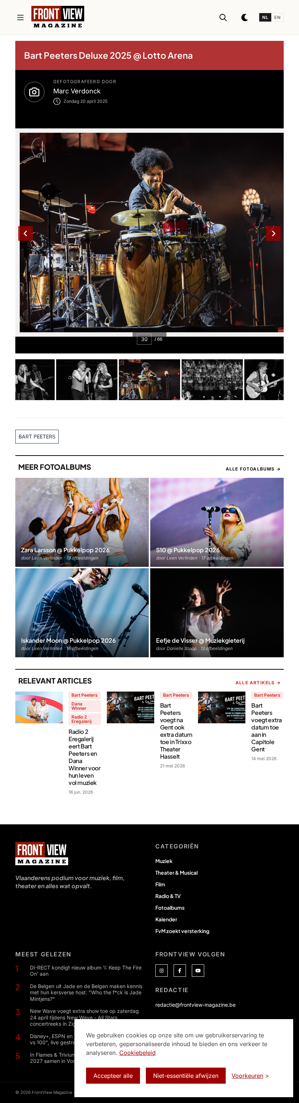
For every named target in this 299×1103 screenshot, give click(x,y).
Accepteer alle (113, 1075)
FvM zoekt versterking (182, 931)
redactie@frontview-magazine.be (195, 1005)
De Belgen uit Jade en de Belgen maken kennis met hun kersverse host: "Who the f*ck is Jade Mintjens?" (86, 992)
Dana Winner (78, 706)
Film (160, 884)
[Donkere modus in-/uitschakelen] (245, 17)
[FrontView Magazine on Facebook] (180, 970)
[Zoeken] (223, 17)
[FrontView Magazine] (41, 853)
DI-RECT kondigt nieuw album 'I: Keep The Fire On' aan (85, 970)
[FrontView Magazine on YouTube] (198, 970)
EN (277, 17)
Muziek (163, 861)
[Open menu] (20, 17)
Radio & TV (168, 896)
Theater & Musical (176, 872)
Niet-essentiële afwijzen (185, 1075)
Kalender (166, 919)
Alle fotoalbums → (253, 469)
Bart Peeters (84, 695)
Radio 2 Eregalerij (81, 719)
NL (265, 17)
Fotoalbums (170, 907)
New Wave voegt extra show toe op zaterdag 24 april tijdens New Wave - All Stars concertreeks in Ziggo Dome (84, 1017)
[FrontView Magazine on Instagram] (161, 970)
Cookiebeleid (137, 1052)
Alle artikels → (258, 682)
